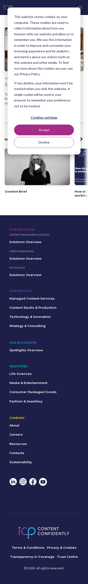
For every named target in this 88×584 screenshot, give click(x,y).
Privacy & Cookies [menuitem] (62, 547)
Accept (44, 130)
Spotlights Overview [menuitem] (26, 350)
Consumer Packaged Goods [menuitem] (33, 392)
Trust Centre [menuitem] (67, 557)
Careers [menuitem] (16, 434)
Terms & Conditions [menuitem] (28, 547)
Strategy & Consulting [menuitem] (27, 326)
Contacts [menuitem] (16, 453)
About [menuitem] (14, 425)
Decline (44, 142)
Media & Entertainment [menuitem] (28, 383)
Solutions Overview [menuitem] (25, 242)
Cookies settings (44, 117)
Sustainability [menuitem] (20, 462)
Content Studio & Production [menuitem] (33, 307)
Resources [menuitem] (18, 444)
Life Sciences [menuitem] (20, 374)
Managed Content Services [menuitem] (32, 298)
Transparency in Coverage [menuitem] (32, 557)
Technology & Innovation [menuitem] (30, 317)
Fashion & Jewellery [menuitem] (25, 401)
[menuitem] (13, 482)
